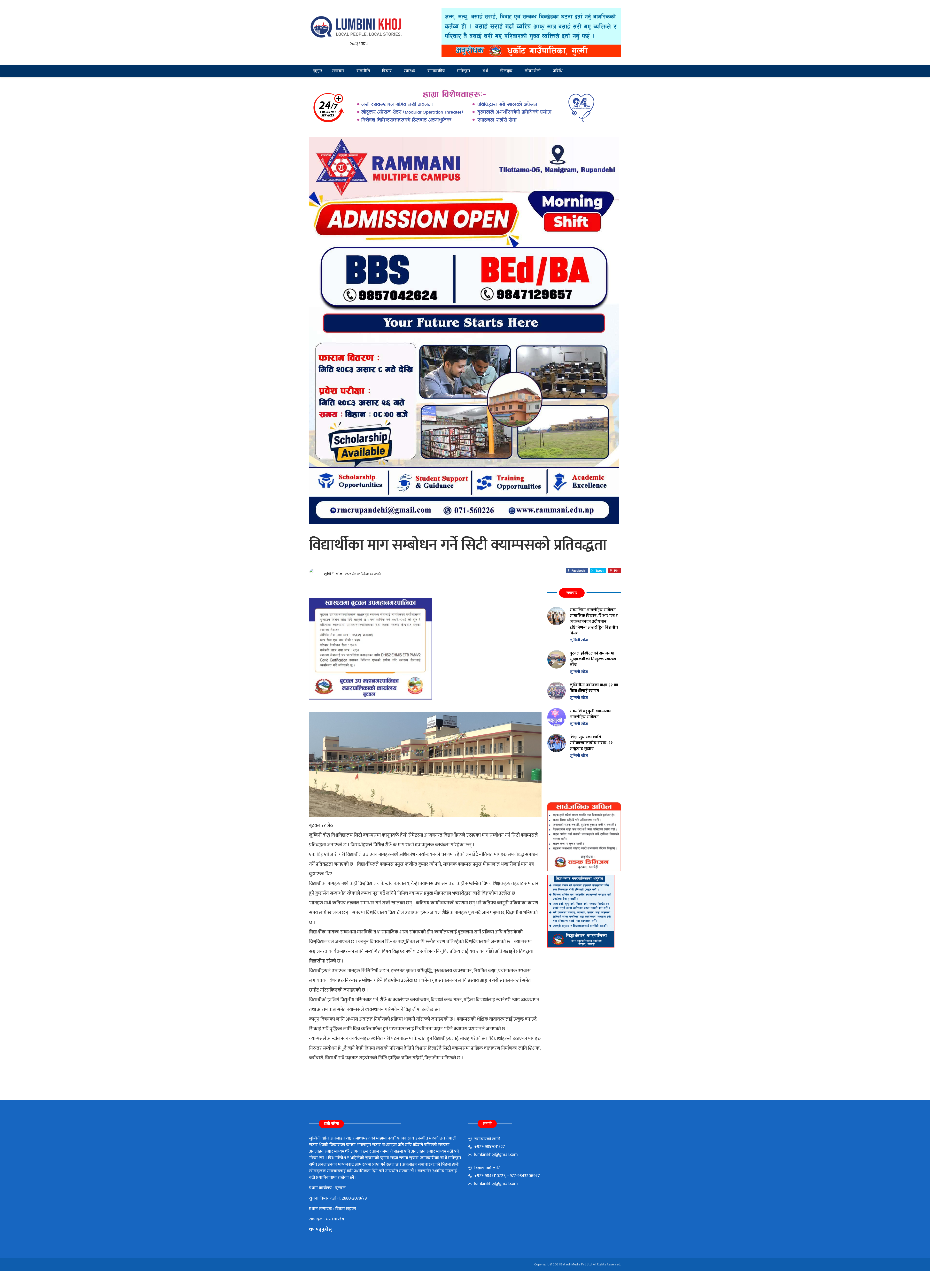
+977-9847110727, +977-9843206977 (506, 1175)
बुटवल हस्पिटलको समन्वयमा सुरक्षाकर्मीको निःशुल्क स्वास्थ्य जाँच (593, 659)
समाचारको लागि (486, 1139)
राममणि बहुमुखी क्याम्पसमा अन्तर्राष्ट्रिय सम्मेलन (591, 714)
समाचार (338, 71)
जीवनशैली (533, 71)
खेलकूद (506, 71)
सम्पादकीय (436, 71)
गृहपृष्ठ (317, 71)
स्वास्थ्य (409, 71)
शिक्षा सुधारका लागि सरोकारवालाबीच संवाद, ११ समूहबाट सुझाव (591, 742)
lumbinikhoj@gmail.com (495, 1154)
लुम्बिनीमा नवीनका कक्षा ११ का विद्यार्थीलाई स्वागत (594, 687)
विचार (387, 71)
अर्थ (485, 71)
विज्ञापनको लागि (486, 1168)
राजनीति (363, 71)
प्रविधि (558, 71)
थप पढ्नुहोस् (320, 1229)
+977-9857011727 (489, 1146)
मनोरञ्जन (463, 71)
